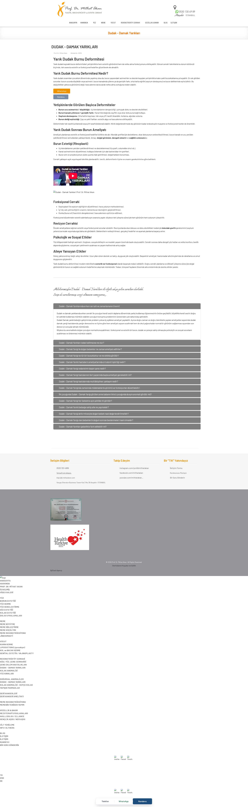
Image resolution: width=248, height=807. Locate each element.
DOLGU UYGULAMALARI (11, 615)
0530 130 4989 (63, 468)
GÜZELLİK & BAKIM (152, 23)
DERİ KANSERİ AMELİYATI (12, 696)
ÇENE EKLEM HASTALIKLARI (13, 664)
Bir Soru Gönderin (177, 477)
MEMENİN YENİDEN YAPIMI (12, 704)
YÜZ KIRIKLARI (7, 673)
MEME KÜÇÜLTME (8, 630)
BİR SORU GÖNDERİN (9, 745)
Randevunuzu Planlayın (178, 473)
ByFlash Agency (56, 570)
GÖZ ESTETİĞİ (6, 610)
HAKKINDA (84, 23)
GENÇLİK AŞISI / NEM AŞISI (12, 719)
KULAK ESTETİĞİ (8, 612)
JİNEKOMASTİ (6, 636)
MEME (103, 23)
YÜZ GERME (5, 604)
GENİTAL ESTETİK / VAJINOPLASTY (17, 653)
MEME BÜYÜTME (7, 624)
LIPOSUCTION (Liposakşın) (12, 647)
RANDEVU (4, 742)
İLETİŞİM (174, 23)
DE (1, 781)
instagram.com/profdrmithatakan (134, 468)
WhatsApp (61, 91)
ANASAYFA (73, 23)
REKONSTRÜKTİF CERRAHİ (130, 23)
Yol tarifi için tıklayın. (64, 473)
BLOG (166, 23)
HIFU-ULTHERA (7, 727)
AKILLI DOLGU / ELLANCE (12, 716)
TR (1, 775)
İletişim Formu (176, 468)
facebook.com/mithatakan (131, 473)
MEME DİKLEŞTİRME (9, 627)
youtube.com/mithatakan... (131, 477)
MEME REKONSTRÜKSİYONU (13, 633)
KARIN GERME (6, 644)
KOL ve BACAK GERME (10, 650)
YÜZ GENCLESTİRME (9, 607)
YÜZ (94, 23)
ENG (2, 778)
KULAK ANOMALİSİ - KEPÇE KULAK (16, 685)
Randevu (61, 97)
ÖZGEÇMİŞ (5, 589)
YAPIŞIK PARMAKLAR (10, 688)
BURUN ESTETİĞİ (8, 601)
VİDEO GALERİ (6, 592)
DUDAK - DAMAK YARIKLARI (12, 667)
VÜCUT (113, 23)
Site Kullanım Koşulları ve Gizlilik (124, 566)
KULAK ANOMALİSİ (9, 670)
